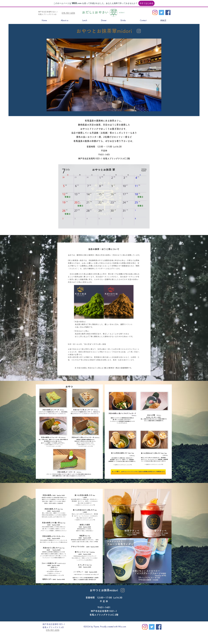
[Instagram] (154, 12)
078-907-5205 (68, 13)
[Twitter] (161, 12)
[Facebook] (168, 12)
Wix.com (122, 626)
